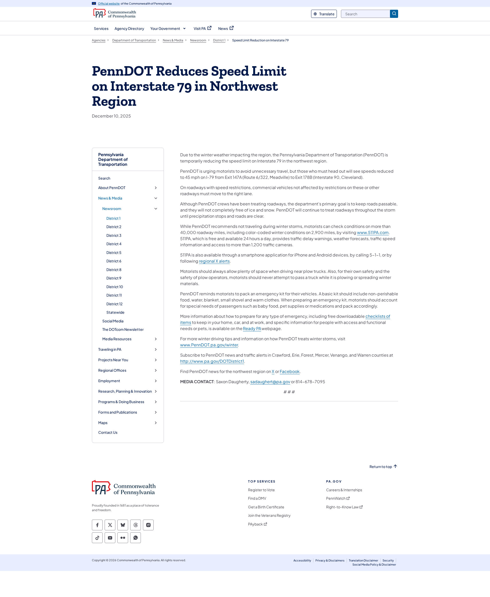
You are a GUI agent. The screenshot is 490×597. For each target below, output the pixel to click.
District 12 (114, 303)
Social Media (113, 321)
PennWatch (336, 498)
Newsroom (111, 208)
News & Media (110, 198)
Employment (109, 381)
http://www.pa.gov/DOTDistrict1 (212, 361)
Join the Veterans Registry (269, 515)
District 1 (113, 218)
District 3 (113, 235)
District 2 (113, 226)
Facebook (290, 371)
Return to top (381, 466)
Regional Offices (112, 370)
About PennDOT (111, 187)
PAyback (255, 524)
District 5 (113, 252)
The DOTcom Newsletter (123, 329)
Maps (102, 422)
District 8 (113, 269)
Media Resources (116, 339)
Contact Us (107, 432)
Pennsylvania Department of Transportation (113, 159)
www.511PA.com (373, 232)
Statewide (115, 312)
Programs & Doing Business (121, 402)
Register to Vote (261, 490)
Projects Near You (113, 360)
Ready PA (252, 328)
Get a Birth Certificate (266, 507)
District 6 (113, 261)
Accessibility (302, 560)
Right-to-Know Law (342, 507)
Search (104, 178)
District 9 (113, 278)
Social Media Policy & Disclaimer (374, 564)
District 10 (114, 286)
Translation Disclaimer (363, 560)
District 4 (113, 243)
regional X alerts (214, 261)
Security (388, 560)
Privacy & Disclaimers (330, 560)
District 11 (114, 295)
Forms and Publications (117, 412)
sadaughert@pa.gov (270, 381)
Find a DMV (257, 498)
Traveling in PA (109, 349)
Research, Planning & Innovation (125, 391)
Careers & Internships (344, 490)
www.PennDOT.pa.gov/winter (209, 344)
